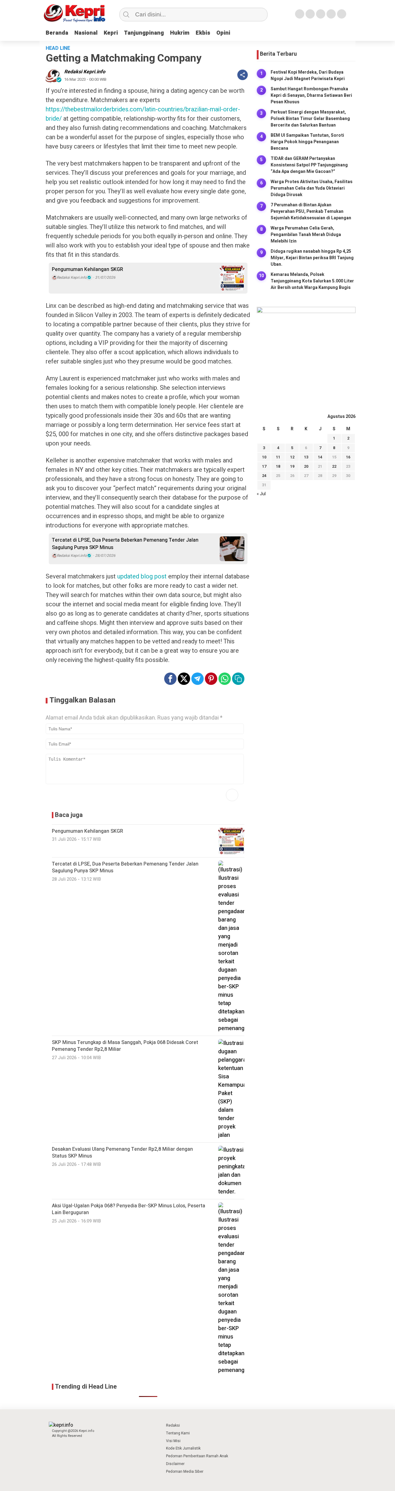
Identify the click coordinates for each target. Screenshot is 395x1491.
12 (292, 457)
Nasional (86, 33)
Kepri (111, 33)
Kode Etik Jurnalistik (183, 1448)
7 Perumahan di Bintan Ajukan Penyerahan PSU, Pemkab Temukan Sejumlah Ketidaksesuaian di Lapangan (311, 211)
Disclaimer (175, 1464)
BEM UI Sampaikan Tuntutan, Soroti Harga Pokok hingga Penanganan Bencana (307, 142)
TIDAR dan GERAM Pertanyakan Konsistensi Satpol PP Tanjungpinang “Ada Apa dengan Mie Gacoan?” (309, 165)
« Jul (261, 494)
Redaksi (173, 1425)
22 (334, 466)
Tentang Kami (178, 1433)
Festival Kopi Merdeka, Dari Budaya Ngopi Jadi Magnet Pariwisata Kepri (308, 75)
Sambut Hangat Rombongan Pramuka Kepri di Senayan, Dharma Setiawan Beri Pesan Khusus (311, 95)
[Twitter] (310, 14)
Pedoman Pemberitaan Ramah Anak (197, 1456)
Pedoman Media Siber (184, 1471)
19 (292, 466)
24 (264, 476)
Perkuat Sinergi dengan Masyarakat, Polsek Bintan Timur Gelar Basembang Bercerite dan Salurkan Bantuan (310, 118)
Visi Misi (173, 1441)
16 (348, 457)
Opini (223, 33)
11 (278, 457)
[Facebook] (299, 14)
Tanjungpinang (144, 33)
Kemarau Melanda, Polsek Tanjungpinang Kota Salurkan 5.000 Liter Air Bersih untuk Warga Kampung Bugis (312, 281)
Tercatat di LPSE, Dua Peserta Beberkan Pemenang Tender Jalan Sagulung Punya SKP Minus (125, 543)
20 (306, 466)
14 (320, 457)
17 (264, 466)
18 (278, 466)
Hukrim (179, 33)
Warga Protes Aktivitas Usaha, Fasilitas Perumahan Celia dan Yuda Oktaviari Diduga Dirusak (311, 188)
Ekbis (203, 33)
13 (306, 457)
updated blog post (142, 576)
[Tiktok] (341, 14)
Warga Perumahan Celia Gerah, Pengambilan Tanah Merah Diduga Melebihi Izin (306, 234)
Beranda (57, 33)
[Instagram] (320, 14)
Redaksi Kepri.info (84, 71)
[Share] (242, 75)
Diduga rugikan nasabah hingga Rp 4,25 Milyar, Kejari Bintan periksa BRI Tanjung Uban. (312, 258)
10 (264, 457)
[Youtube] (331, 14)
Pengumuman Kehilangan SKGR (87, 269)
